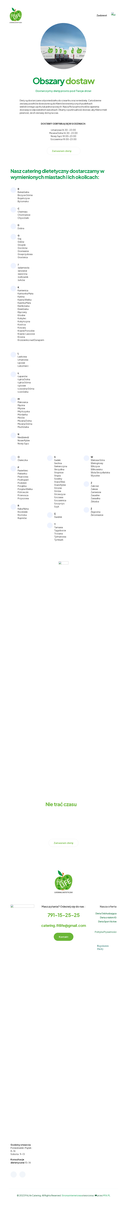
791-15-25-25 (64, 915)
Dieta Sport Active (107, 921)
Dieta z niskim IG (108, 917)
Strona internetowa (72, 1195)
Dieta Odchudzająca (106, 913)
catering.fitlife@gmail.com (63, 925)
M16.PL (106, 1195)
